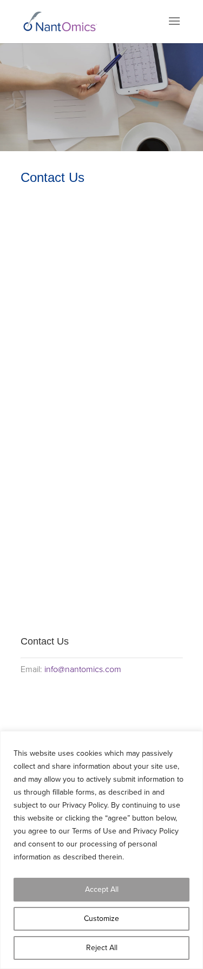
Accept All (102, 889)
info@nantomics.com (82, 669)
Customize (101, 918)
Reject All (101, 947)
